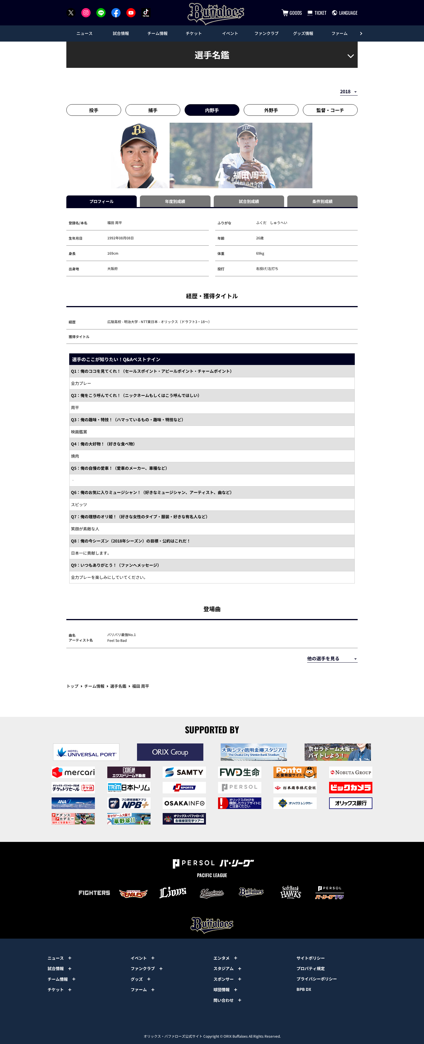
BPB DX (304, 989)
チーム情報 (94, 686)
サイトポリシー (311, 958)
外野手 (271, 110)
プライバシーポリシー (317, 979)
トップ (72, 686)
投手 (93, 110)
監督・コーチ (330, 110)
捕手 (152, 110)
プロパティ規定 (311, 968)
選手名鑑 (118, 686)
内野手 (212, 110)
